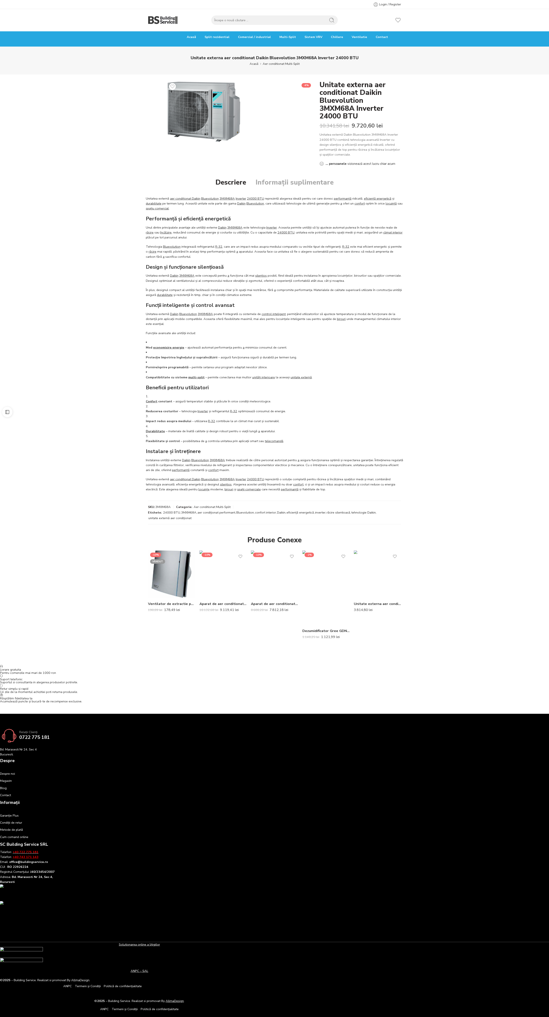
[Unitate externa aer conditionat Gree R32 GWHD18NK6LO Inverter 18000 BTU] (377, 574)
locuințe (204, 489)
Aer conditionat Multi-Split (281, 64)
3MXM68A (227, 198)
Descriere (231, 182)
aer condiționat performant (216, 512)
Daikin (241, 203)
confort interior (265, 512)
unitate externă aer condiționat (170, 518)
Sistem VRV (313, 37)
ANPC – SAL (139, 971)
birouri (341, 319)
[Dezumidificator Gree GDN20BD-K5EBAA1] (326, 587)
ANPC (67, 986)
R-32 (218, 246)
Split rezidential (217, 37)
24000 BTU (255, 198)
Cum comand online (14, 837)
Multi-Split (287, 37)
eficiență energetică (377, 198)
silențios (261, 275)
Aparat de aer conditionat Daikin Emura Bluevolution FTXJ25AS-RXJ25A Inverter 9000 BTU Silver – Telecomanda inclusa (274, 603)
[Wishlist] (172, 86)
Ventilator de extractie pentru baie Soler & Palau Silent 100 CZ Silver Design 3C (171, 603)
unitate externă (301, 377)
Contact (382, 37)
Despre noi (7, 773)
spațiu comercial (157, 208)
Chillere (337, 37)
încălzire (166, 232)
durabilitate (153, 203)
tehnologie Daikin (363, 512)
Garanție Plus (9, 815)
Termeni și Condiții (88, 986)
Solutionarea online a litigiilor (139, 944)
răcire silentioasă (338, 512)
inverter (320, 512)
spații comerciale (249, 489)
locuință (391, 203)
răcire (150, 232)
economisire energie (168, 347)
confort (359, 203)
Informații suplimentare (295, 182)
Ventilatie (359, 37)
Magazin (6, 781)
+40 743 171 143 (25, 857)
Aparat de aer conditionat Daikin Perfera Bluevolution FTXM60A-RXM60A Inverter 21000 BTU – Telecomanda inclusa (223, 603)
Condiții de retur (11, 822)
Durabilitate (155, 431)
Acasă (191, 37)
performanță (342, 198)
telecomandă (274, 441)
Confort (151, 401)
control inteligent (274, 314)
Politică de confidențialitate (123, 986)
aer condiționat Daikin (185, 198)
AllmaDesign (175, 1001)
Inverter (241, 198)
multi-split (196, 377)
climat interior (393, 232)
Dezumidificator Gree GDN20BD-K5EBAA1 (326, 630)
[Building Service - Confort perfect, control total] (163, 20)
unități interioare (263, 377)
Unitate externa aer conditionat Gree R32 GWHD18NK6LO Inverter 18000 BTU (377, 603)
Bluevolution (210, 198)
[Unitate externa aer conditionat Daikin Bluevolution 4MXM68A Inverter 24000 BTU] (204, 112)
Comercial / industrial (254, 37)
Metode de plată (11, 830)
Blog (3, 788)
